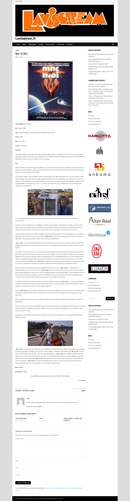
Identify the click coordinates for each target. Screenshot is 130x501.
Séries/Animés (32, 44)
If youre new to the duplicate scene (98, 64)
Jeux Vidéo (70, 44)
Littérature (60, 44)
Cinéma (24, 44)
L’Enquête (102, 86)
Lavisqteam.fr (25, 38)
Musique (41, 44)
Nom (17, 460)
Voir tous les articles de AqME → (34, 406)
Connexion (91, 116)
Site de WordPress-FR (94, 124)
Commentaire (19, 438)
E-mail (17, 467)
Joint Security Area (20, 418)
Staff (18, 44)
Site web (17, 474)
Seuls (41, 418)
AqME (21, 57)
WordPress (55, 498)
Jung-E (102, 98)
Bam (61, 498)
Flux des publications (94, 118)
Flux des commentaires (94, 121)
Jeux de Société (50, 44)
